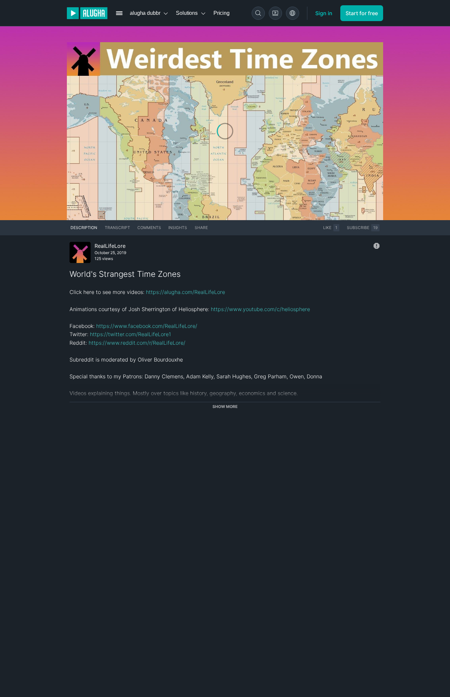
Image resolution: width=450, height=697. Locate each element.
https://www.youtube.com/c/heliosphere (260, 309)
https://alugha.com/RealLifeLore (185, 292)
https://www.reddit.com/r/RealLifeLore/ (137, 342)
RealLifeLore (110, 246)
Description (83, 227)
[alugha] (87, 13)
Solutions (187, 13)
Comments (149, 227)
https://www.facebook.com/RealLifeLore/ (146, 326)
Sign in (323, 13)
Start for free (362, 13)
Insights (177, 227)
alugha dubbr (145, 13)
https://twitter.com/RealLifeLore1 (130, 334)
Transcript (117, 227)
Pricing (221, 13)
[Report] (376, 246)
